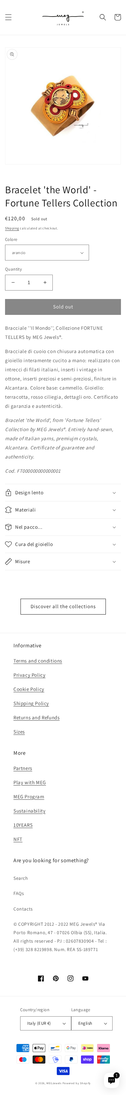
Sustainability (29, 810)
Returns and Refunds (36, 717)
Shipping (12, 228)
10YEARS (23, 825)
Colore (11, 239)
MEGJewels (53, 1083)
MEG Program (28, 796)
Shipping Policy (31, 703)
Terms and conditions (37, 660)
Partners (22, 768)
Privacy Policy (29, 675)
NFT (18, 839)
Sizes (19, 731)
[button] (8, 17)
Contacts (23, 909)
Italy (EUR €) (39, 1023)
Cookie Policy (28, 689)
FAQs (18, 893)
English (85, 1023)
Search (20, 878)
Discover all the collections (63, 606)
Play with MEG (29, 782)
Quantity (13, 269)
